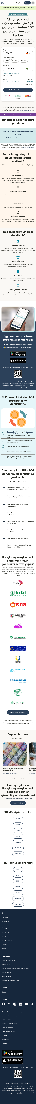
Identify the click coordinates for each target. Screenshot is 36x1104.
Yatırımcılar (5, 921)
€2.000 (14, 60)
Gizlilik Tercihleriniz (7, 1027)
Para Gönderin (6, 932)
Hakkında (5, 917)
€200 (7, 60)
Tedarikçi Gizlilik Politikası (9, 1023)
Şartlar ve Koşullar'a (25, 110)
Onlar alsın (6, 65)
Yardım (4, 992)
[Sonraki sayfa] (24, 778)
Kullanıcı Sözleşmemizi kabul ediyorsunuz (14, 1011)
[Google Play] (18, 353)
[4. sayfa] (20, 778)
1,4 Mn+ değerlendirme (19, 348)
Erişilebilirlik (5, 1039)
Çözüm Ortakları (7, 972)
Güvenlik (4, 1035)
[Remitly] (2, 3)
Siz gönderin (7, 50)
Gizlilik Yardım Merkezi (8, 1031)
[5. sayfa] (22, 778)
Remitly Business (7, 940)
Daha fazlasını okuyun (10, 773)
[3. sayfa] (18, 778)
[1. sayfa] (14, 778)
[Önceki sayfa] (12, 778)
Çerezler (4, 1043)
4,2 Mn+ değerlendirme (19, 345)
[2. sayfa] (16, 778)
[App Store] (18, 360)
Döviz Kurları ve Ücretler (9, 960)
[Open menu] (33, 3)
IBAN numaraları (7, 976)
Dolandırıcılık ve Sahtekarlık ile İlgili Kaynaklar (16, 968)
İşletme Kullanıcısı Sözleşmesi (10, 1015)
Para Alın (4, 936)
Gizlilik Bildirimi (6, 1019)
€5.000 (23, 60)
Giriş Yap (19, 3)
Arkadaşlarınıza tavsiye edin (10, 980)
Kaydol (27, 3)
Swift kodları (6, 964)
